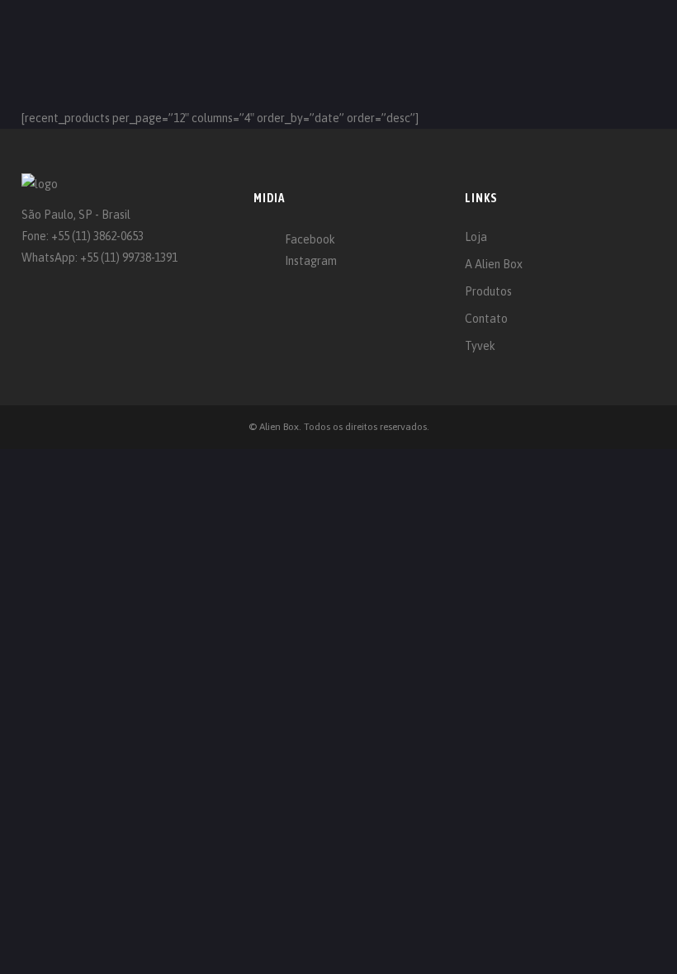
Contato (486, 318)
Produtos (488, 291)
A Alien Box (494, 264)
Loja (476, 237)
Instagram (311, 260)
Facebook (310, 239)
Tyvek (480, 345)
